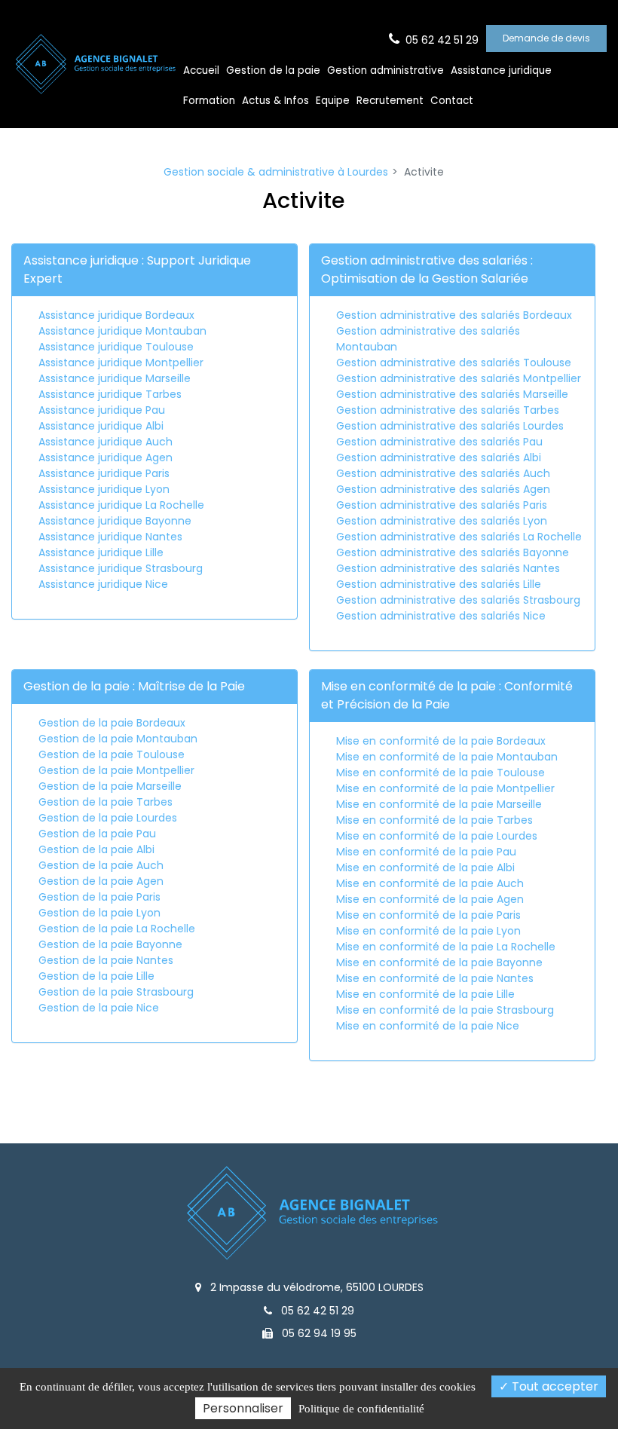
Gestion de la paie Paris (99, 896)
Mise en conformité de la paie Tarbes (434, 820)
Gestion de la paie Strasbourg (116, 991)
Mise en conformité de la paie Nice (427, 1025)
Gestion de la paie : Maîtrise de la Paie (134, 686)
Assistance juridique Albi (101, 425)
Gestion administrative (385, 70)
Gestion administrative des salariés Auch (443, 473)
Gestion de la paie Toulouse (111, 754)
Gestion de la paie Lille (96, 976)
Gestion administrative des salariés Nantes (448, 568)
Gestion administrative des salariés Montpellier (458, 378)
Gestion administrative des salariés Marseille (452, 394)
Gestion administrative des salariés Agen (443, 489)
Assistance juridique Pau (101, 410)
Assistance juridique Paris (104, 473)
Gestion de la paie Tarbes (105, 801)
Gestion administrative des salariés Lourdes (450, 425)
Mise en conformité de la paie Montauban (447, 756)
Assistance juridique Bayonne (114, 520)
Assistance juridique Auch (105, 441)
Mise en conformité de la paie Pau (426, 851)
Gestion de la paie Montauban (117, 738)
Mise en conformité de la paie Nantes (435, 978)
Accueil (201, 70)
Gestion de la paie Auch (101, 865)
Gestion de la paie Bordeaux (111, 722)
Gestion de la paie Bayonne (110, 944)
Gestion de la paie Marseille (110, 786)
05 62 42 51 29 (316, 1310)
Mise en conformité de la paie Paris (428, 915)
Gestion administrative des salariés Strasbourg (458, 599)
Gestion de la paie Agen (101, 881)
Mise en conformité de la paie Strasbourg (445, 1009)
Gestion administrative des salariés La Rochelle (459, 536)
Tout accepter (553, 1386)
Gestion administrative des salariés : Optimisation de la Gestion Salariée (427, 269)
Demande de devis (546, 38)
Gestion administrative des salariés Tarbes (447, 410)
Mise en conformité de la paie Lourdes (436, 835)
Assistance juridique (501, 70)
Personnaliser (243, 1408)
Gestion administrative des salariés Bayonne (452, 552)
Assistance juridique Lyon (104, 489)
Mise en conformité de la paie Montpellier (445, 788)
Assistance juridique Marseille (114, 378)
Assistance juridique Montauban (122, 330)
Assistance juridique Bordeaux (116, 315)
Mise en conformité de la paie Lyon (428, 930)
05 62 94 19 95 (317, 1333)
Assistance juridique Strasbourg (120, 568)
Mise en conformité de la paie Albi (425, 867)
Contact (451, 100)
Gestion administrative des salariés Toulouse (453, 362)
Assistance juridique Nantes (110, 536)
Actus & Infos (275, 100)
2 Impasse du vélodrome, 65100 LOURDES (315, 1287)
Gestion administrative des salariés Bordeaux (454, 315)
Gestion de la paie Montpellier (116, 770)
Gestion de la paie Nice (98, 1007)
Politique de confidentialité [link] (361, 1409)
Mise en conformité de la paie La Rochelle (445, 946)
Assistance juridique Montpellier (120, 362)
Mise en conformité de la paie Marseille (439, 804)
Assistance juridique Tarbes (110, 394)
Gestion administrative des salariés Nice (441, 615)
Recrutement (390, 100)
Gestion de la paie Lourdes (107, 817)
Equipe (333, 100)
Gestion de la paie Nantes (105, 960)
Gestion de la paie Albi (96, 849)
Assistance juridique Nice (103, 584)
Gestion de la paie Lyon (99, 912)
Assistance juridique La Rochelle (121, 505)
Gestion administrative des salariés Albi (438, 457)
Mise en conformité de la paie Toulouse (440, 772)
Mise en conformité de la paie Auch (430, 883)
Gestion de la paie (273, 70)
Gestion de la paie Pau (97, 833)
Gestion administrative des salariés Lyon (441, 520)
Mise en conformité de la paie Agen (430, 899)
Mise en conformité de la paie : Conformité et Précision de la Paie (447, 695)
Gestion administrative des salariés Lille (438, 584)
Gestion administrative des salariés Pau (439, 441)
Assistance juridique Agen (105, 457)
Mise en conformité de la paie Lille (425, 994)
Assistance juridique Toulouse (116, 346)
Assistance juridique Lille (101, 552)
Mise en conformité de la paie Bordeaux (441, 740)
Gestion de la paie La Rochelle (116, 928)
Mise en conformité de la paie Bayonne (439, 962)
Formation (209, 100)
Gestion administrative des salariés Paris (441, 505)
